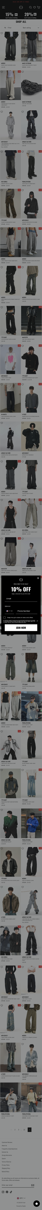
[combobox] (9, 611)
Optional (7, 606)
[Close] (38, 578)
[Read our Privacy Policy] (37, 621)
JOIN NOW (21, 628)
